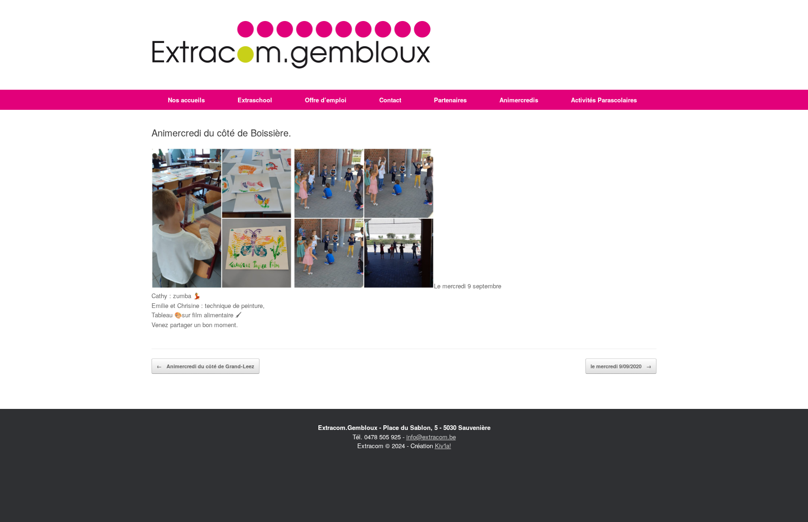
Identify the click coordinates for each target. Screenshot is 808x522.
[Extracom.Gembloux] (292, 45)
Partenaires (450, 99)
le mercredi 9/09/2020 (621, 366)
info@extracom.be (431, 436)
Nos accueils (186, 99)
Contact (390, 99)
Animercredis (518, 99)
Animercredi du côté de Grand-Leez (205, 366)
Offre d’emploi (325, 99)
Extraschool (255, 99)
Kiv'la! (443, 445)
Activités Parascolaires (604, 99)
